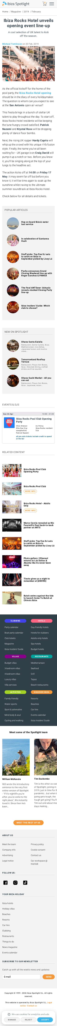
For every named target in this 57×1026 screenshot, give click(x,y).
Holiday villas (8, 908)
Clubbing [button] (15, 621)
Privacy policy (37, 844)
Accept (45, 1020)
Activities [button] (15, 692)
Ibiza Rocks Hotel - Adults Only (37, 504)
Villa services (11, 685)
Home (5, 11)
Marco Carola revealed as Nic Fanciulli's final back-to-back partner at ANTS (39, 525)
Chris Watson (21, 426)
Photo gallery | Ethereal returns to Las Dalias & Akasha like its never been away (37, 561)
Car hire (34, 709)
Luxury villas (10, 679)
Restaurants (8, 936)
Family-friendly (11, 698)
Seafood (35, 668)
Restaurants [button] (41, 656)
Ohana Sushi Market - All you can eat (36, 379)
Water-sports (11, 704)
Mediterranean (38, 663)
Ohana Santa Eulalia (32, 342)
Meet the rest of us (28, 822)
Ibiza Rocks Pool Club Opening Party (35, 470)
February (36, 11)
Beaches (35, 704)
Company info (9, 850)
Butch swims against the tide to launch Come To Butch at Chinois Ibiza (39, 597)
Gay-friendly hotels (39, 627)
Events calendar (38, 715)
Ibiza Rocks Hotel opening (35, 92)
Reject (28, 1020)
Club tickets (10, 638)
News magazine (9, 947)
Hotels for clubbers (40, 633)
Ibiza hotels (7, 903)
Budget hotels (37, 649)
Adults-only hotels (39, 638)
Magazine (16, 11)
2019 (26, 11)
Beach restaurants (39, 685)
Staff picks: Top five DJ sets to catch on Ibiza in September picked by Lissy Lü (36, 256)
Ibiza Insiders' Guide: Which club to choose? (35, 306)
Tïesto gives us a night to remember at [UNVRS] (37, 579)
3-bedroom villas (12, 668)
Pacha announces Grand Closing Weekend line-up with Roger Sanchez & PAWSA (36, 273)
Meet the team (9, 844)
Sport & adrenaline (13, 709)
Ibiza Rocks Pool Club (35, 486)
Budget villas (11, 663)
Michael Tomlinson (12, 44)
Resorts (34, 698)
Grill (33, 674)
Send (49, 977)
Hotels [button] (41, 621)
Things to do (8, 941)
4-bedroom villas (12, 674)
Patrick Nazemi (22, 433)
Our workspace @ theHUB (39, 862)
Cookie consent (38, 850)
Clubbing (6, 930)
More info (30, 491)
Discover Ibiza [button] (41, 692)
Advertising (7, 855)
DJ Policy (39, 426)
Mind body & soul (13, 715)
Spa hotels (36, 643)
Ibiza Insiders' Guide (14, 649)
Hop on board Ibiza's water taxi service (34, 223)
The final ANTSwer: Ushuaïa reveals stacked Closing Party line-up (36, 290)
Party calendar (11, 627)
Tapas (34, 679)
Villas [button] (15, 656)
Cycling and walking (14, 720)
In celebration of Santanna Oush (35, 239)
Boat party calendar (14, 633)
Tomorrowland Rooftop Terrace (33, 360)
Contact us (36, 855)
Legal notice (8, 861)
